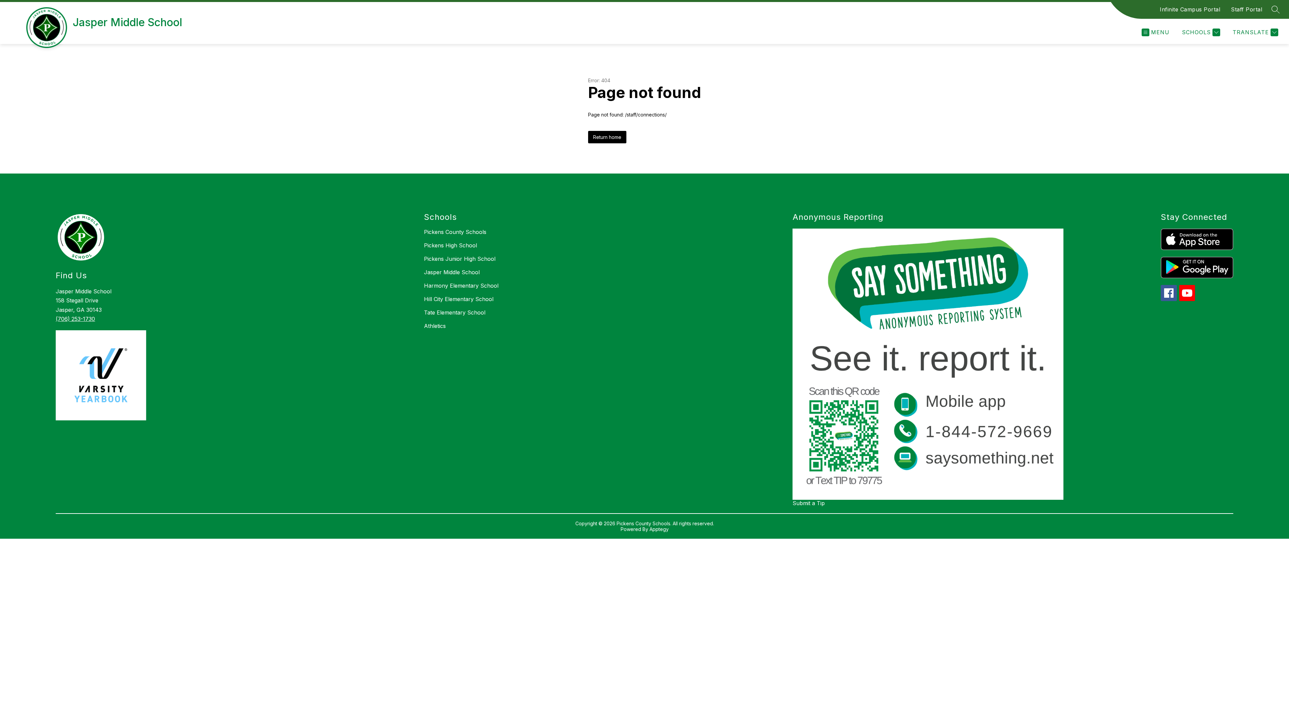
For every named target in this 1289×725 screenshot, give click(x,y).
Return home (607, 137)
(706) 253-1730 (75, 319)
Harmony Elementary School (461, 285)
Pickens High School (450, 245)
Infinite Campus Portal (1190, 9)
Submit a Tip (809, 503)
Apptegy (659, 529)
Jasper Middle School (452, 272)
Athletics (435, 326)
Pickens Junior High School (459, 258)
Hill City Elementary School (458, 299)
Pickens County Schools (455, 232)
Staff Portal (1246, 9)
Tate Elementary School (454, 312)
